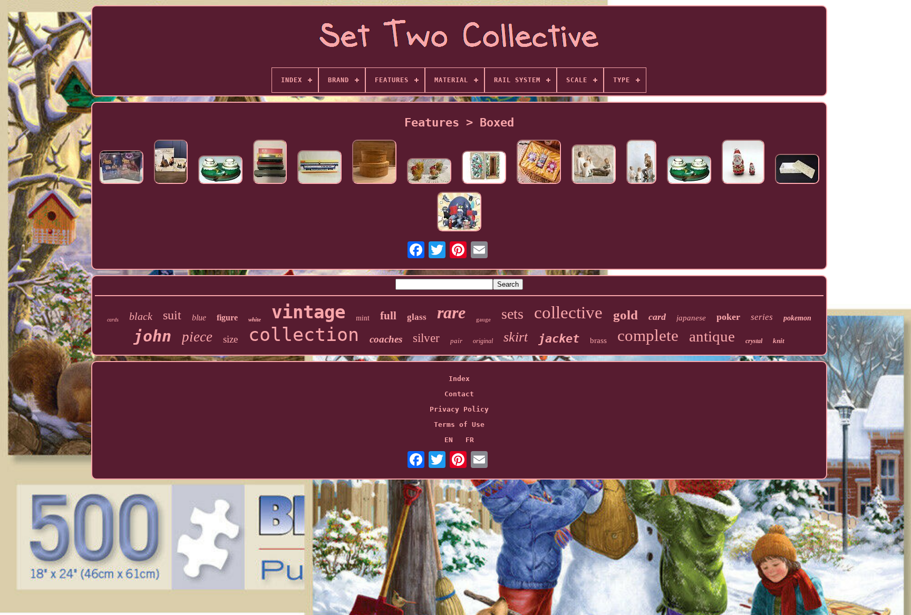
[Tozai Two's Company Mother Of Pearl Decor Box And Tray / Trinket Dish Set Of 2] (797, 170)
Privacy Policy (459, 409)
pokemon (797, 318)
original (483, 341)
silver (426, 338)
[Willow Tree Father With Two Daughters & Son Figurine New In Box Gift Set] (593, 165)
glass (417, 317)
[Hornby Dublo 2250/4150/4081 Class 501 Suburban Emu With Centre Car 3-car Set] (270, 162)
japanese (691, 318)
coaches (386, 339)
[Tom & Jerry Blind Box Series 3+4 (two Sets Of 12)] (459, 212)
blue (199, 317)
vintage (308, 312)
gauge (483, 319)
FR (470, 440)
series (762, 317)
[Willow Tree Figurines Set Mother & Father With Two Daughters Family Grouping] (641, 162)
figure (227, 317)
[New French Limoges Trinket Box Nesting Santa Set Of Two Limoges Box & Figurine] (743, 162)
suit (172, 315)
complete (648, 335)
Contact (459, 394)
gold (625, 315)
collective (568, 312)
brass (598, 340)
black (140, 316)
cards (113, 320)
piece (197, 337)
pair (456, 341)
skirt (515, 337)
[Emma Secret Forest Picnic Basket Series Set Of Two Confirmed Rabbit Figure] (538, 162)
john (152, 336)
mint (363, 318)
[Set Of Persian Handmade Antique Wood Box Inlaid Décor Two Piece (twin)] (484, 168)
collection (303, 334)
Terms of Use (459, 424)
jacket (558, 338)
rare (451, 312)
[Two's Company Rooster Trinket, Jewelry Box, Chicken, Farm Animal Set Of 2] (429, 172)
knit (778, 341)
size (230, 339)
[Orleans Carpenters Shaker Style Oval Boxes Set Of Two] (374, 162)
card (657, 316)
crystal (753, 341)
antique (712, 336)
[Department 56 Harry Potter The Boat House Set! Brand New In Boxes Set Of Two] (171, 162)
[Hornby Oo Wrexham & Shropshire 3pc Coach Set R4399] (319, 168)
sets (512, 314)
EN (448, 440)
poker (728, 316)
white (254, 319)
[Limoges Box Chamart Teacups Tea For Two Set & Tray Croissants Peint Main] (220, 170)
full (388, 315)
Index (459, 379)
